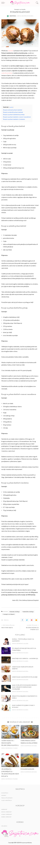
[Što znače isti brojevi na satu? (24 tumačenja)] (6, 650)
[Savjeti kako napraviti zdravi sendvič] (6, 669)
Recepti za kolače (20, 9)
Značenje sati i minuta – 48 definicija (25, 658)
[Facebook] (22, 620)
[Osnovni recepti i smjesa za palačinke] (30, 731)
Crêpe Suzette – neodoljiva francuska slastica (10, 743)
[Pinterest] (31, 620)
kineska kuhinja (15, 611)
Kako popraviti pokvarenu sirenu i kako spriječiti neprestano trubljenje (24, 687)
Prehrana (24, 765)
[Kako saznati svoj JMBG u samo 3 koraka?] (6, 707)
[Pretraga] (37, 3)
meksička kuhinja (28, 611)
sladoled (10, 50)
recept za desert (9, 614)
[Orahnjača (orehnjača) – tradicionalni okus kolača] (10, 760)
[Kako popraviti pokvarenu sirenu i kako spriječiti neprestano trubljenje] (6, 688)
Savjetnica (13, 15)
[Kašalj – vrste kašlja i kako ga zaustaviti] (6, 641)
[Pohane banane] (30, 760)
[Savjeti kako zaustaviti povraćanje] (6, 678)
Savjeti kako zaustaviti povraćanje (24, 677)
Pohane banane (27, 769)
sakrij (11, 107)
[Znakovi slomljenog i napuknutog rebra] (6, 698)
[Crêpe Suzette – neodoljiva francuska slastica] (10, 731)
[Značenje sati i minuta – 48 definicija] (6, 659)
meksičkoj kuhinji (6, 73)
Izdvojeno (5, 735)
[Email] (36, 620)
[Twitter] (27, 620)
